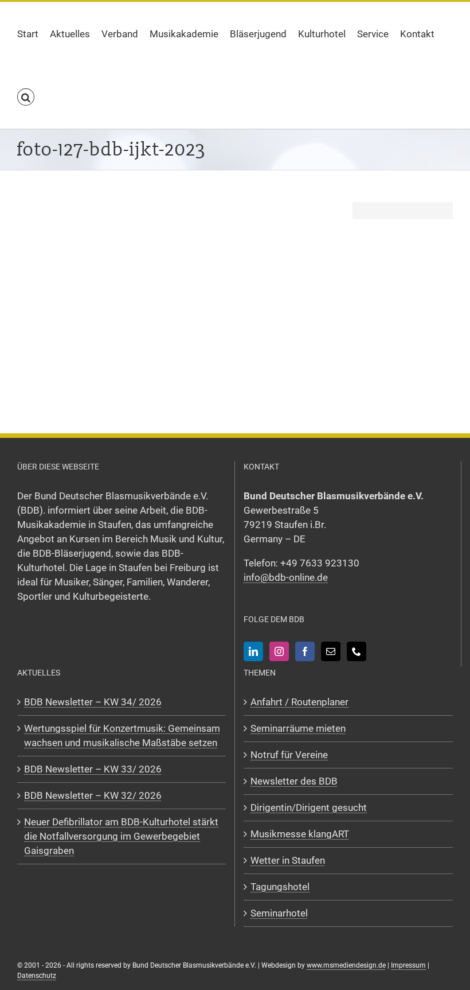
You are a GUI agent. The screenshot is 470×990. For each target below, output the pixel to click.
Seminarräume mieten (298, 728)
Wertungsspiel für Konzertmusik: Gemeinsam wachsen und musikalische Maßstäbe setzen (122, 735)
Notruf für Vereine (289, 754)
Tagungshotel (280, 886)
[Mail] (330, 651)
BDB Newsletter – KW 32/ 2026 (93, 795)
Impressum (408, 965)
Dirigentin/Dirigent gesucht (308, 807)
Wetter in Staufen (287, 860)
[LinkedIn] (253, 651)
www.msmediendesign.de (346, 965)
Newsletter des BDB (294, 781)
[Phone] (356, 651)
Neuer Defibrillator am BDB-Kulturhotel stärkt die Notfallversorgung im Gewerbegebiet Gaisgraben (121, 836)
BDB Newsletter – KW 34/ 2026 (93, 702)
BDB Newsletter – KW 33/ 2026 (93, 769)
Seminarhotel (279, 913)
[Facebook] (305, 651)
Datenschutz (36, 976)
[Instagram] (279, 651)
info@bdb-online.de (286, 577)
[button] (25, 97)
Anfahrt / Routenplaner (299, 702)
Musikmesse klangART (299, 834)
